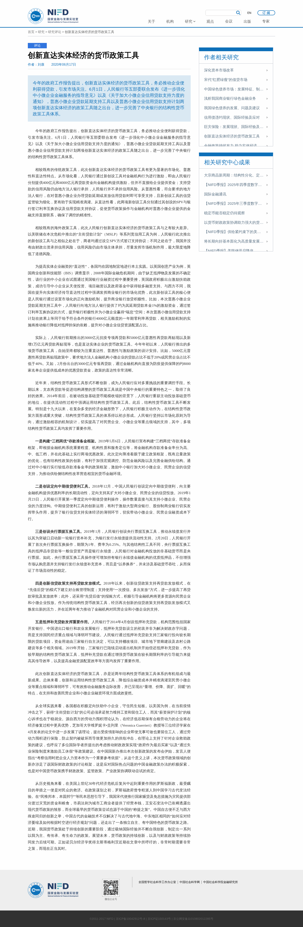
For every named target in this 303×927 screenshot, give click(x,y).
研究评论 (54, 32)
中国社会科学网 (190, 882)
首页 (31, 32)
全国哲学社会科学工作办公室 (158, 882)
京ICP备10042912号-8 (130, 918)
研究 (41, 32)
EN (249, 12)
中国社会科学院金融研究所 (220, 882)
